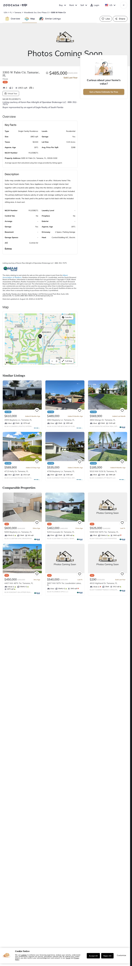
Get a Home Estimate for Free (103, 92)
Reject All (107, 955)
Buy (61, 5)
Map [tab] (32, 18)
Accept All (93, 955)
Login (96, 5)
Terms (68, 958)
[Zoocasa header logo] (15, 5)
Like (108, 18)
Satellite (68, 317)
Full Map (68, 361)
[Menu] (124, 5)
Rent (71, 5)
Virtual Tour (12, 93)
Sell (82, 5)
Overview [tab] (15, 18)
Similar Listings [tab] (53, 18)
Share (122, 18)
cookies (24, 955)
